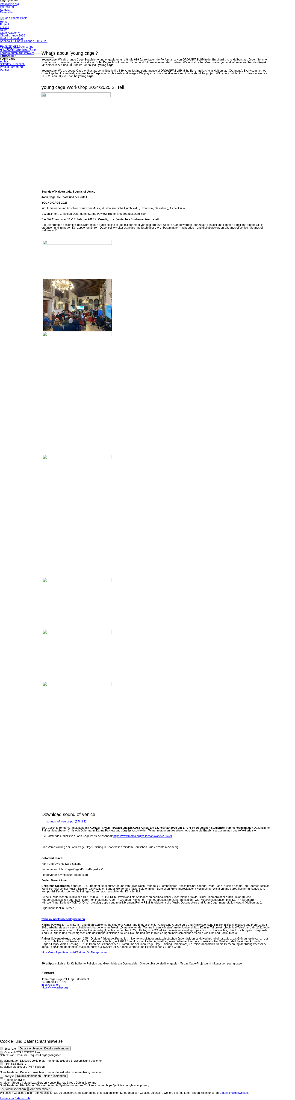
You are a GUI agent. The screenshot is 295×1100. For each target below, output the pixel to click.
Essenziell (10, 1048)
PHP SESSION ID (15, 1063)
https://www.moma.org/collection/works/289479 (142, 836)
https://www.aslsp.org (54, 987)
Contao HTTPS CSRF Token (22, 1052)
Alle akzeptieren (40, 1089)
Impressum (7, 1098)
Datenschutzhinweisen (233, 1092)
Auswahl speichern (14, 1089)
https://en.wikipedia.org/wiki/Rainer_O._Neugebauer (74, 952)
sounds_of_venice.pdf (66, 821)
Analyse (9, 1076)
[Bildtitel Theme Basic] (13, 18)
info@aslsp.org (9, 4)
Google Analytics (14, 1079)
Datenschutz (22, 1098)
